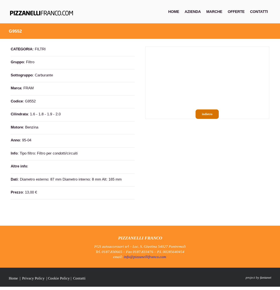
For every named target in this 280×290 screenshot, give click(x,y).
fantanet (265, 277)
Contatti (79, 278)
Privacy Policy (33, 278)
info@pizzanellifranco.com (145, 257)
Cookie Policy (59, 278)
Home (13, 278)
